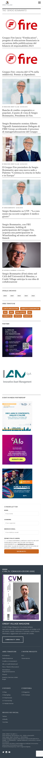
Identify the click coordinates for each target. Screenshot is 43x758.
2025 (12, 296)
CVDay (4, 692)
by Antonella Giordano (9, 270)
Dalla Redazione (7, 658)
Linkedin (5, 719)
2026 (5, 296)
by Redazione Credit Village (10, 107)
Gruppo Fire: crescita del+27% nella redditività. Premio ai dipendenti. (20, 73)
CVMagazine (26, 692)
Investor (27, 316)
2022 (33, 296)
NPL (29, 312)
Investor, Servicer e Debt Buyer (10, 678)
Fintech (18, 316)
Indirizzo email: (10, 529)
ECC (23, 655)
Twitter (4, 716)
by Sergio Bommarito (8, 208)
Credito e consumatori (30, 308)
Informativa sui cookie (16, 745)
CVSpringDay (6, 695)
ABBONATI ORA (13, 639)
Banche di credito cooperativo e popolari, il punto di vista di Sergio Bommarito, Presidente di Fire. (20, 113)
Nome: (6, 510)
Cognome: (7, 519)
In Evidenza (6, 655)
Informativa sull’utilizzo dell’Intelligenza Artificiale (16, 743)
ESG (5, 312)
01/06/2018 (20, 270)
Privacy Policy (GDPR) (12, 538)
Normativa (7, 316)
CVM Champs (26, 695)
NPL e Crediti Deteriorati (10, 664)
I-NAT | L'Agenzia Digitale (23, 747)
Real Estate (20, 312)
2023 (26, 296)
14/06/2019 (19, 208)
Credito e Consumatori (9, 661)
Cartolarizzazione (10, 308)
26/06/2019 (23, 164)
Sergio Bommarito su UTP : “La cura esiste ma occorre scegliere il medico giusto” (21, 214)
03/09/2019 (24, 107)
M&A (11, 312)
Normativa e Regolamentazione (8, 671)
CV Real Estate (7, 698)
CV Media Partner (8, 703)
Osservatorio (26, 658)
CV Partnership (7, 701)
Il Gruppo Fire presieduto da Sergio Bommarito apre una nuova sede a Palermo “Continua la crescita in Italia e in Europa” (21, 171)
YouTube (5, 722)
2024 (19, 296)
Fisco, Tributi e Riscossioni (10, 667)
